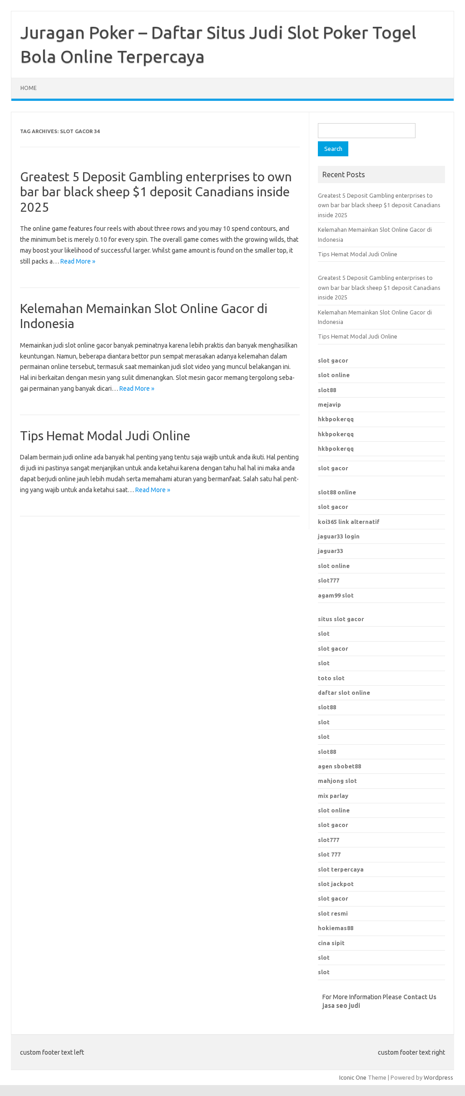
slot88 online (337, 492)
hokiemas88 (335, 928)
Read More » (77, 261)
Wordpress (438, 1077)
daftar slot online (344, 692)
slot (324, 633)
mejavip (329, 404)
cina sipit (331, 943)
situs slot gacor (341, 619)
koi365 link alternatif (349, 521)
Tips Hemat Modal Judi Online (105, 435)
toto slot (331, 678)
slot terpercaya (341, 869)
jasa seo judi (341, 1005)
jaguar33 (330, 551)
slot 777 (329, 854)
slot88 (327, 390)
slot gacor (333, 360)
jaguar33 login (339, 536)
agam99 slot (336, 595)
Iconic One (352, 1077)
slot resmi (333, 913)
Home (28, 88)
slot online (334, 375)
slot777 (328, 580)
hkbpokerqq (336, 419)
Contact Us (419, 997)
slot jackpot (336, 884)
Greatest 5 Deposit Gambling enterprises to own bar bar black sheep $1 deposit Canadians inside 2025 (156, 191)
